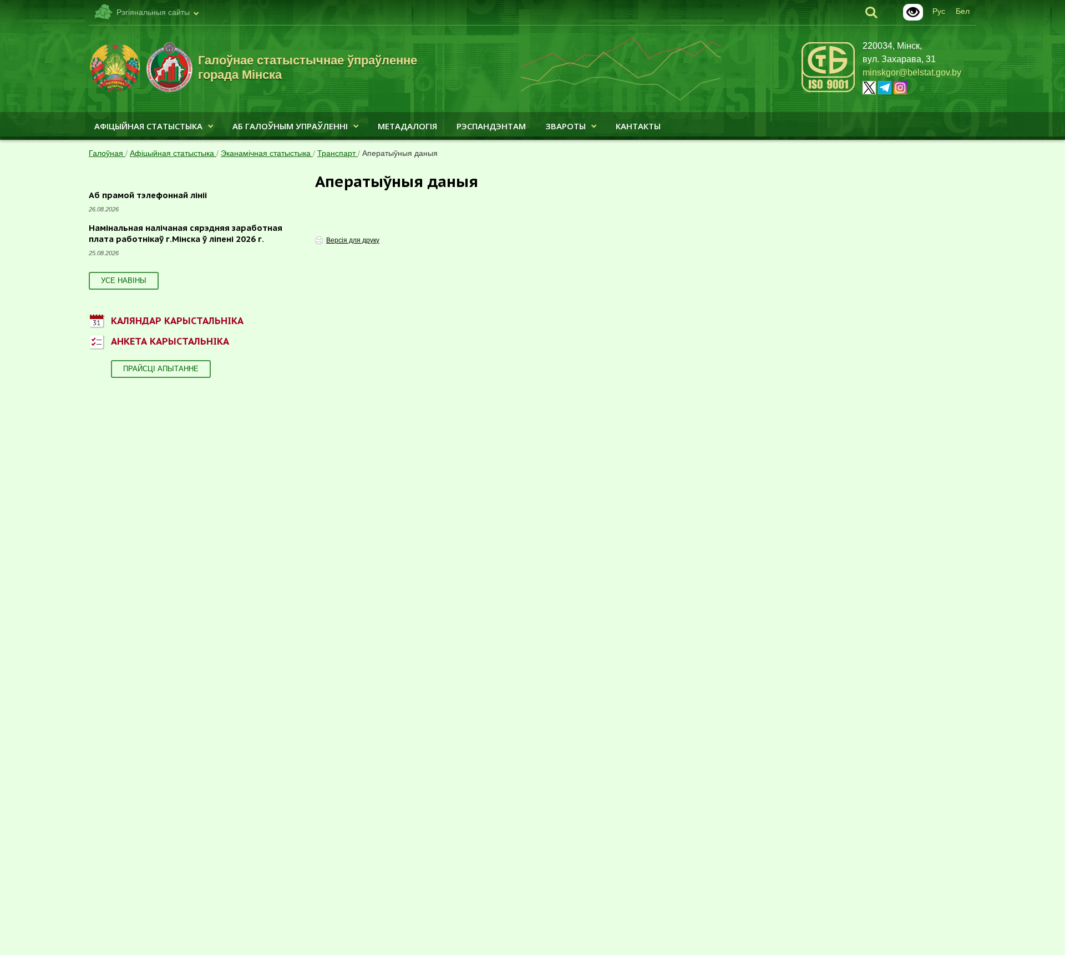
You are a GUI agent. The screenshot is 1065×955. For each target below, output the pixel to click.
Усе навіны (123, 280)
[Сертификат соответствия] (828, 90)
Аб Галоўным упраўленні (290, 126)
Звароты (565, 126)
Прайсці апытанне (161, 369)
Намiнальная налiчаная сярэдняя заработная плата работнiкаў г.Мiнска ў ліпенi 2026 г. (185, 233)
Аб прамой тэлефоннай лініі (148, 195)
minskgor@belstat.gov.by (912, 72)
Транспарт (337, 153)
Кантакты (638, 126)
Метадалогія (407, 126)
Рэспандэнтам (491, 126)
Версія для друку (352, 240)
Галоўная (107, 153)
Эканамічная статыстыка (267, 153)
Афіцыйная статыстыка (148, 126)
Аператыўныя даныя (400, 153)
